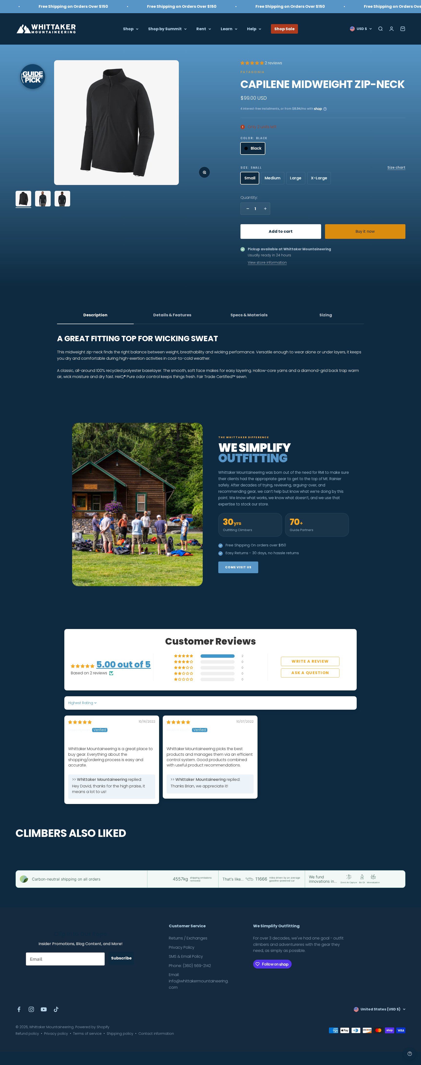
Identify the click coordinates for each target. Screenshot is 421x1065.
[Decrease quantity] (246, 208)
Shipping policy (120, 1033)
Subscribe (121, 958)
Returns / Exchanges (188, 938)
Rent (201, 28)
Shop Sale (284, 28)
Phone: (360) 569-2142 (190, 965)
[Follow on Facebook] (19, 1009)
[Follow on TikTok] (56, 1009)
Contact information (156, 1033)
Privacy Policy (181, 947)
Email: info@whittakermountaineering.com (199, 981)
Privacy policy (56, 1033)
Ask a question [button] (310, 673)
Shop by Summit (165, 28)
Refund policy (27, 1033)
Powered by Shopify (92, 1027)
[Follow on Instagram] (31, 1009)
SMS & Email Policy (186, 956)
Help (251, 28)
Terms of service (87, 1033)
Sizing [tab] (325, 315)
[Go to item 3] (62, 199)
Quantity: (249, 197)
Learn (226, 28)
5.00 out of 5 (123, 664)
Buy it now (365, 231)
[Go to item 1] (23, 199)
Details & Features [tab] (172, 315)
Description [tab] (95, 315)
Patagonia (252, 72)
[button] (252, 63)
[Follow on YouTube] (43, 1009)
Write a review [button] (310, 661)
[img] (80, 722)
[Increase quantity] (264, 208)
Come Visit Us (238, 567)
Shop (128, 28)
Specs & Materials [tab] (249, 315)
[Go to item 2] (43, 199)
